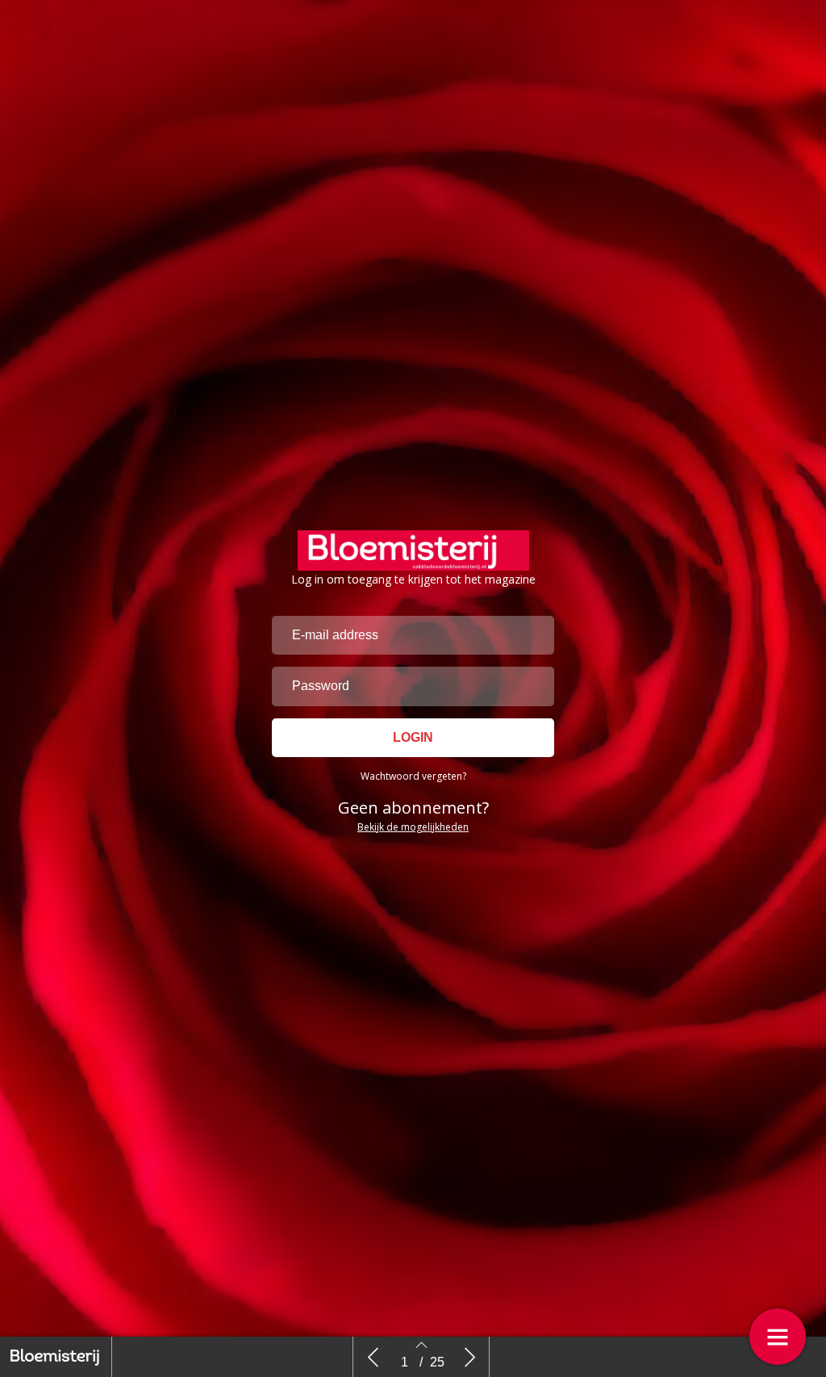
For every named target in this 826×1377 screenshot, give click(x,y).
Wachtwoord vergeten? (413, 776)
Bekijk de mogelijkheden (413, 827)
